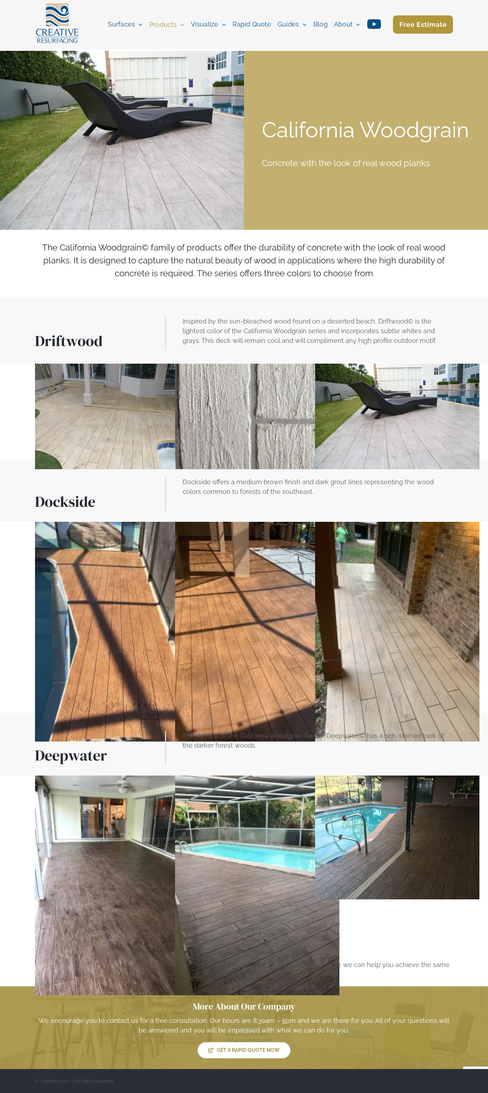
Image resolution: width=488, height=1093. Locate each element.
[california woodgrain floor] (117, 368)
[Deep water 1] (117, 780)
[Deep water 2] (257, 780)
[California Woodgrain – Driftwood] (257, 368)
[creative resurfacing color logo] (57, 4)
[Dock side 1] (257, 526)
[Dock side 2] (117, 526)
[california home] (397, 368)
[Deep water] (397, 780)
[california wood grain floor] (397, 526)
